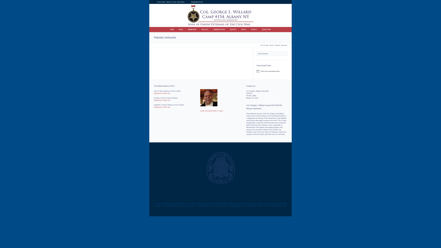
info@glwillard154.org (197, 2)
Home (271, 45)
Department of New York (162, 93)
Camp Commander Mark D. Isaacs (211, 111)
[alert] (272, 71)
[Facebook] (286, 2)
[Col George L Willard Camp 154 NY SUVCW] (220, 168)
